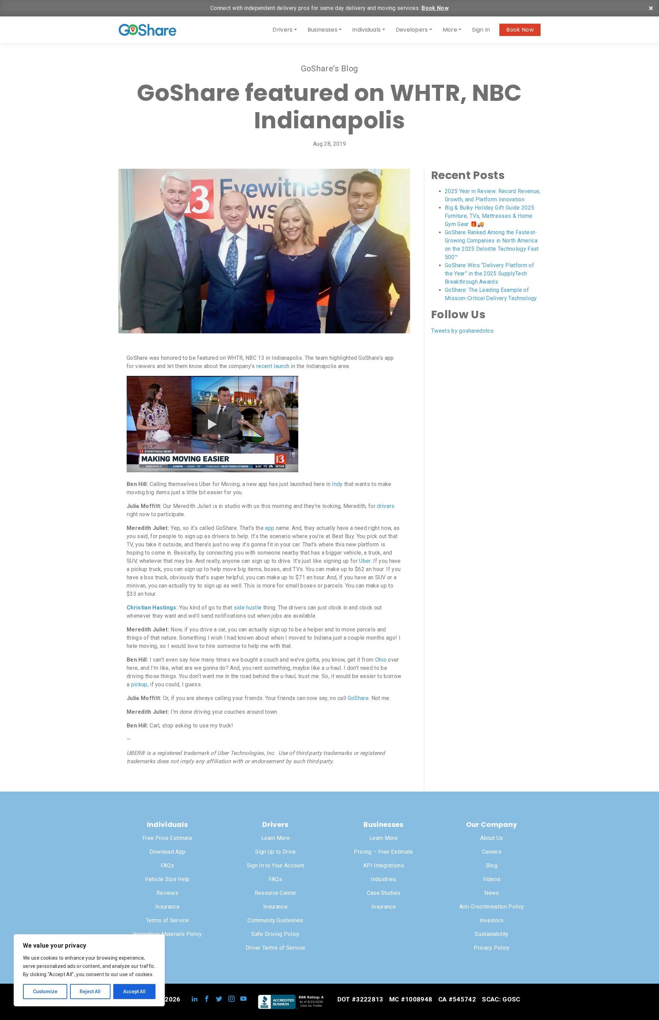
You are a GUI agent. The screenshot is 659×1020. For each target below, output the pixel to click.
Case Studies (384, 893)
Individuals (366, 30)
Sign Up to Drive (275, 852)
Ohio (380, 659)
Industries (383, 879)
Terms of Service (167, 920)
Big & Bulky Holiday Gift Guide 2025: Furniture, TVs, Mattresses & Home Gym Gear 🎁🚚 (490, 215)
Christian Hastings (151, 607)
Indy (337, 484)
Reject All (90, 991)
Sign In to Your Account (275, 865)
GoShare (358, 698)
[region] (89, 970)
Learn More (275, 838)
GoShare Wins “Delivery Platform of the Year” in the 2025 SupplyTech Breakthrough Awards (489, 273)
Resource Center (276, 893)
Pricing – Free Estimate (383, 852)
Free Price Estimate (167, 838)
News (491, 893)
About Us (491, 838)
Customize (45, 991)
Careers (491, 852)
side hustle (248, 607)
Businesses (322, 30)
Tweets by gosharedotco (462, 331)
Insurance (167, 906)
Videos (492, 879)
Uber (364, 561)
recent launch (272, 366)
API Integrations (383, 865)
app (269, 528)
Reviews (167, 893)
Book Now (435, 8)
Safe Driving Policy (275, 934)
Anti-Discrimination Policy (491, 906)
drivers (385, 506)
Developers (412, 30)
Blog (491, 865)
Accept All (134, 991)
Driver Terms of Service (275, 948)
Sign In (481, 30)
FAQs (167, 865)
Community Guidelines (275, 920)
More (450, 30)
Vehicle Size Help (167, 879)
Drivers (282, 30)
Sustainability (491, 934)
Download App (167, 852)
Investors (492, 920)
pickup (139, 684)
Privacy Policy (491, 948)
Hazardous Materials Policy (167, 934)
